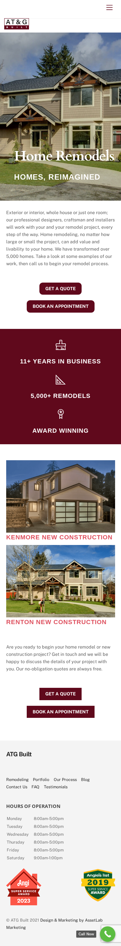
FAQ (35, 786)
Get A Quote (60, 288)
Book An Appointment (61, 306)
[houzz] (59, 768)
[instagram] (25, 768)
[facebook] (42, 768)
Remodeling (17, 779)
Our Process (65, 779)
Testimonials (56, 786)
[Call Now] (107, 934)
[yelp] (76, 768)
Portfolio (41, 779)
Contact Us (16, 786)
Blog (85, 779)
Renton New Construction (56, 622)
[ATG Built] (16, 27)
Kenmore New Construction (59, 537)
